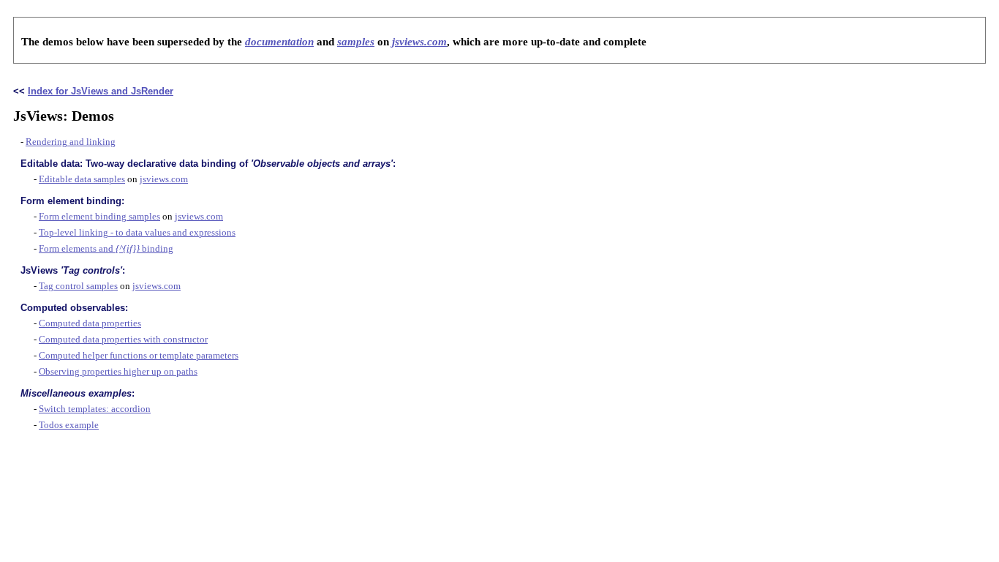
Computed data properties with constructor (123, 339)
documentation (279, 42)
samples (355, 42)
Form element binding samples (99, 216)
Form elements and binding (106, 248)
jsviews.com (419, 42)
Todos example (69, 424)
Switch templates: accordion (95, 408)
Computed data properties (90, 323)
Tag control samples (78, 285)
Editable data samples (82, 178)
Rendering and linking (71, 141)
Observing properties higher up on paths (118, 371)
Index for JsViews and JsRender (100, 91)
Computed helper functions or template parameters (138, 355)
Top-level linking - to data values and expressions (137, 232)
